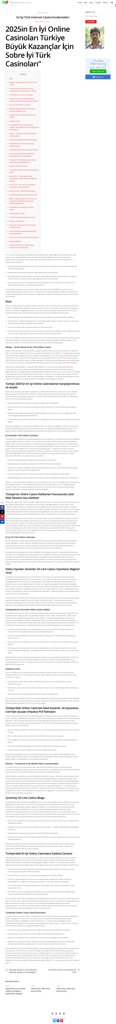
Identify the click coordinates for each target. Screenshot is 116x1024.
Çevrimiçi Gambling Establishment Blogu (23, 140)
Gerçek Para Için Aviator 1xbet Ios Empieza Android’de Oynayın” (15, 991)
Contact (98, 3)
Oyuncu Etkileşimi (15, 241)
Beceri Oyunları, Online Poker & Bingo (22, 191)
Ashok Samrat (39, 21)
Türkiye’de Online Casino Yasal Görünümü (23, 150)
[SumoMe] (2, 521)
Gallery (105, 3)
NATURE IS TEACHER (57, 1018)
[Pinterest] (2, 516)
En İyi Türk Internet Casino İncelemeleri (42, 17)
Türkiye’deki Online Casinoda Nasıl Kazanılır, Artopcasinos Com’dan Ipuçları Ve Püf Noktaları (24, 127)
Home (80, 3)
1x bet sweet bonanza (69, 363)
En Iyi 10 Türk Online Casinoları (20, 105)
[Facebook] (58, 1020)
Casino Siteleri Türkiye (17, 214)
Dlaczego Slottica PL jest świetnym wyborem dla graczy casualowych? (23, 971)
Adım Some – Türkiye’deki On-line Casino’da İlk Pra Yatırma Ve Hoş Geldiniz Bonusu (23, 178)
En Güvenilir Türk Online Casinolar (21, 95)
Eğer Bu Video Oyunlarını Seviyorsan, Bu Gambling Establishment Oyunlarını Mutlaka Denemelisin (23, 201)
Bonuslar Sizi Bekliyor (16, 221)
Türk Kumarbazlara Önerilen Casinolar (22, 217)
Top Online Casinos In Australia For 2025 (62, 971)
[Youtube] (61, 1020)
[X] (2, 512)
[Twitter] (54, 1020)
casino (47, 21)
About (91, 3)
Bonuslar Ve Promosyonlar (18, 166)
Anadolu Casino (14, 121)
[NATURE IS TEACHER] (5, 3)
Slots (11, 79)
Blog (85, 3)
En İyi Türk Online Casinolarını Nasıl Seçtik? (24, 237)
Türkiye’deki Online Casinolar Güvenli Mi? (23, 195)
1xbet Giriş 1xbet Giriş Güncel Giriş (40, 989)
